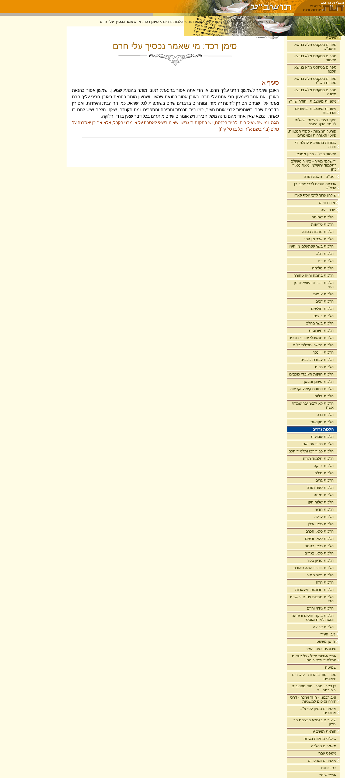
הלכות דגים (324, 301)
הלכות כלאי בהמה (319, 546)
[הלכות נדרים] (223, 6)
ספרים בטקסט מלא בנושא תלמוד (315, 58)
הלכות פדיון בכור (320, 560)
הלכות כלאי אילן (321, 524)
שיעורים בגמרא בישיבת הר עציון (315, 722)
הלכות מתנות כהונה (318, 231)
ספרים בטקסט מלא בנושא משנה (315, 92)
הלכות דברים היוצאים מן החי (314, 284)
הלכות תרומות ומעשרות (314, 589)
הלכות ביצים (323, 316)
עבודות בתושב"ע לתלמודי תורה (315, 144)
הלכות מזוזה (324, 495)
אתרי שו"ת (327, 775)
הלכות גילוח (324, 396)
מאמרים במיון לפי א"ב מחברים (318, 710)
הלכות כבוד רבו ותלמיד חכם (311, 451)
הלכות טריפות (322, 224)
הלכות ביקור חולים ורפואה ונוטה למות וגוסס (313, 617)
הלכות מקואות (322, 422)
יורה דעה (328, 210)
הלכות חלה (325, 582)
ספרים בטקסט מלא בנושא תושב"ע (315, 46)
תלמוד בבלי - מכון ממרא (316, 154)
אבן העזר (327, 634)
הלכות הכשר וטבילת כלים (313, 345)
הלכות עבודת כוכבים (317, 359)
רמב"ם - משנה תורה (320, 176)
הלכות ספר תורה (320, 487)
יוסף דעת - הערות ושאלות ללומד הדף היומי (315, 122)
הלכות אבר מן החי (319, 239)
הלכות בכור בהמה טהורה (314, 568)
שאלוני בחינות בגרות (319, 738)
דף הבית (276, 22)
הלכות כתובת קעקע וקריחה (312, 389)
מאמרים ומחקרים (322, 760)
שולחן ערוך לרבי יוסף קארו (315, 195)
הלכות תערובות (321, 330)
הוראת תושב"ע (324, 731)
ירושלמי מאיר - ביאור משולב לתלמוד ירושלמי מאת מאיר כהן (313, 165)
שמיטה (330, 667)
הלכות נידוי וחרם (320, 608)
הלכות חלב (325, 253)
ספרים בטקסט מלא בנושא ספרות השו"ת (315, 80)
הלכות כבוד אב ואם (318, 444)
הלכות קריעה (323, 627)
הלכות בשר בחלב (320, 323)
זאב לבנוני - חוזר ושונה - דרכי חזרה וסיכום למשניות (313, 699)
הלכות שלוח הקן (321, 502)
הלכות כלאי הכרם (319, 531)
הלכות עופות (323, 294)
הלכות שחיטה (323, 217)
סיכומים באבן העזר (321, 649)
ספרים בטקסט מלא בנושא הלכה (315, 69)
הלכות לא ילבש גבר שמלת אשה (313, 405)
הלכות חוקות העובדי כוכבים (311, 374)
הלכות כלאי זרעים (319, 538)
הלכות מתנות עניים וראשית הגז (312, 599)
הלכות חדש (324, 509)
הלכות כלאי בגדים (319, 553)
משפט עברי (327, 753)
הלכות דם (326, 261)
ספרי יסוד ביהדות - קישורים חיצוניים (314, 676)
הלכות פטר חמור (320, 575)
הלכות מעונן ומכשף (318, 381)
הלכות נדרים (323, 429)
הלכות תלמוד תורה (318, 458)
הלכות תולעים (322, 308)
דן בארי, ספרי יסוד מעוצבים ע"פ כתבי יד (314, 688)
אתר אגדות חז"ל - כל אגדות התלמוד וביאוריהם (314, 658)
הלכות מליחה (323, 268)
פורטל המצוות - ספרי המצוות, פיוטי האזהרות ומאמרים (312, 133)
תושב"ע (332, 37)
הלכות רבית (324, 367)
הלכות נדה (325, 414)
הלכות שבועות (322, 436)
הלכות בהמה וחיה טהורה (314, 275)
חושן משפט (325, 641)
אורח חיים (327, 202)
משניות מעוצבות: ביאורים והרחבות (315, 110)
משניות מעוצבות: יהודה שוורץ (312, 101)
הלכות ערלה (324, 517)
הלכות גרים (324, 480)
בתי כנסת (328, 768)
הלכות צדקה (324, 466)
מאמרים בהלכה (323, 746)
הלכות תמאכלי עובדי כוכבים (311, 338)
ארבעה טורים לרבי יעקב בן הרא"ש (315, 186)
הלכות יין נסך (323, 352)
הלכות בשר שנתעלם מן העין (311, 246)
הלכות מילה (324, 473)
